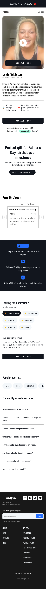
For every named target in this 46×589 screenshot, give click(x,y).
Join (39, 516)
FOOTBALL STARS (29, 538)
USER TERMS (27, 562)
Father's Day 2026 (29, 547)
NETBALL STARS (28, 543)
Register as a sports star (23, 573)
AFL (7, 385)
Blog (4, 543)
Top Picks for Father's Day (22, 172)
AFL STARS (26, 528)
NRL (18, 385)
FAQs (4, 533)
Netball (5, 77)
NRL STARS (27, 533)
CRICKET (30, 385)
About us (5, 528)
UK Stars (26, 552)
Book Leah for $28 (23, 356)
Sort (22, 204)
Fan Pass (5, 538)
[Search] (38, 11)
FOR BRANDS (27, 557)
